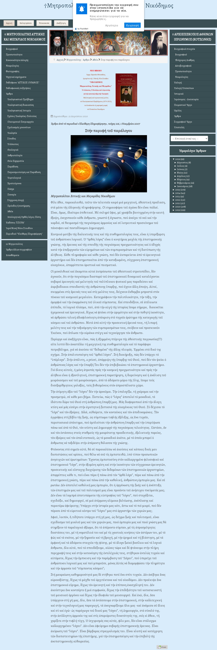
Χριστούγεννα (13, 183)
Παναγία (11, 194)
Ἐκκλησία (11, 133)
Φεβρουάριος (182, 183)
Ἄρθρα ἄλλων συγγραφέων (19, 249)
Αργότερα (111, 25)
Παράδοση (12, 166)
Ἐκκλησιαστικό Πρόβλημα (19, 99)
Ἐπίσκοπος (12, 144)
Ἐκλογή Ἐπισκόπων (184, 88)
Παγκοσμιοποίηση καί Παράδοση (23, 172)
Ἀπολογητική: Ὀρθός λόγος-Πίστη (23, 217)
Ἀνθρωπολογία (14, 155)
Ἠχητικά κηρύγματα (16, 77)
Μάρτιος (180, 179)
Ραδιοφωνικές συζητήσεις (18, 88)
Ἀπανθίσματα (12, 255)
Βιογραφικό (12, 49)
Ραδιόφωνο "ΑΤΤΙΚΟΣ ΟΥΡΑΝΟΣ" (22, 82)
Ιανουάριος (181, 186)
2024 (176, 193)
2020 (176, 206)
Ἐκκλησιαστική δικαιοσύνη (20, 105)
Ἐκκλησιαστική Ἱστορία (18, 110)
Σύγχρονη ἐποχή (15, 200)
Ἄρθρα (9, 93)
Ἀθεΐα (9, 211)
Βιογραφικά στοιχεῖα (184, 49)
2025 (176, 189)
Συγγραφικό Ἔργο (183, 121)
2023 (176, 196)
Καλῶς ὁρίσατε (26, 23)
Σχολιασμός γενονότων (18, 127)
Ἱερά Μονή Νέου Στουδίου (19, 228)
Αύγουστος (181, 162)
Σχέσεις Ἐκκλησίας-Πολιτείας (21, 116)
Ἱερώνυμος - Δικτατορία (186, 99)
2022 (176, 200)
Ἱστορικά (178, 93)
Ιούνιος (179, 169)
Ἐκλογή (178, 82)
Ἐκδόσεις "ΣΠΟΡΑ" (15, 222)
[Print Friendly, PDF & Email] (162, 646)
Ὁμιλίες (178, 110)
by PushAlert (83, 28)
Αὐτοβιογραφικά (182, 65)
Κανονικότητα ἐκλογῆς (17, 60)
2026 (176, 159)
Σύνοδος (11, 138)
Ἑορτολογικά (13, 177)
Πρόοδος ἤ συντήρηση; (18, 205)
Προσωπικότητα (14, 54)
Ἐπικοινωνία (44, 23)
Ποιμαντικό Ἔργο (183, 105)
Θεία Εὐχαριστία (15, 161)
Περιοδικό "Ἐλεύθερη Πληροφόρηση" (24, 233)
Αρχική (9, 23)
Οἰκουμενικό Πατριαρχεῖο (20, 121)
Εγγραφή (132, 25)
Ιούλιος (179, 166)
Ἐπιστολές (179, 127)
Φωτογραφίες (12, 71)
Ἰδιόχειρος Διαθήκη (184, 60)
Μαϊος (178, 172)
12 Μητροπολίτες (14, 244)
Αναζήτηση (61, 23)
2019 (176, 210)
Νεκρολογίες (12, 65)
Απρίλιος (180, 176)
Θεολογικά (12, 149)
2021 (176, 203)
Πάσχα (10, 189)
